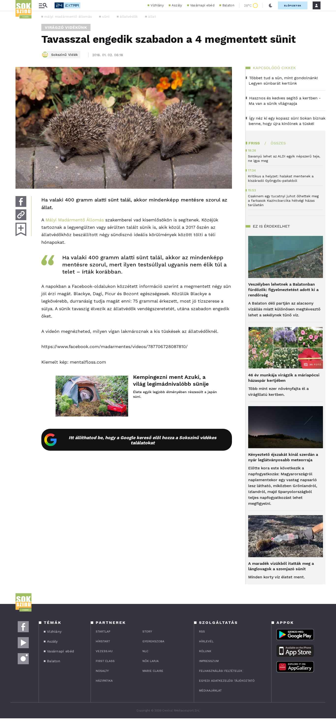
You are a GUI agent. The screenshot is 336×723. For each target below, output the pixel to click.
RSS (202, 631)
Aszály (177, 5)
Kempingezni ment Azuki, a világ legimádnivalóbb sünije (171, 380)
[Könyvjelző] (20, 229)
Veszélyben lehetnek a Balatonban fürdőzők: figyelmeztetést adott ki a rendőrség (283, 289)
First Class (105, 661)
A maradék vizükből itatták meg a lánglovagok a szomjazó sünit (281, 566)
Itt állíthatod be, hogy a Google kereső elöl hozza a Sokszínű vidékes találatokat (142, 440)
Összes (278, 143)
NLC (145, 651)
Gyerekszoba (153, 641)
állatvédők (129, 16)
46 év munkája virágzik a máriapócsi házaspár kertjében (284, 378)
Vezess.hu (104, 651)
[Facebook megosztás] (20, 201)
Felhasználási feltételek (220, 671)
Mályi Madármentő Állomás (75, 219)
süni (105, 16)
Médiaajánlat (210, 690)
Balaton (228, 5)
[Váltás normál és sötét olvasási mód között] (271, 5)
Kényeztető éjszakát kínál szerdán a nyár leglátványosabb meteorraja (283, 457)
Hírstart (103, 641)
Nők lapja (150, 661)
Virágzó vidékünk (66, 27)
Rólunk (205, 651)
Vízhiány (157, 5)
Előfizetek (292, 5)
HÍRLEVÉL (206, 641)
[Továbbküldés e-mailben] (20, 214)
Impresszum (209, 661)
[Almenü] (43, 5)
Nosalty (102, 671)
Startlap (103, 631)
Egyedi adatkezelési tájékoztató (227, 680)
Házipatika (104, 680)
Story (147, 631)
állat (152, 16)
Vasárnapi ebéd (202, 5)
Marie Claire (152, 671)
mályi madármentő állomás (68, 16)
